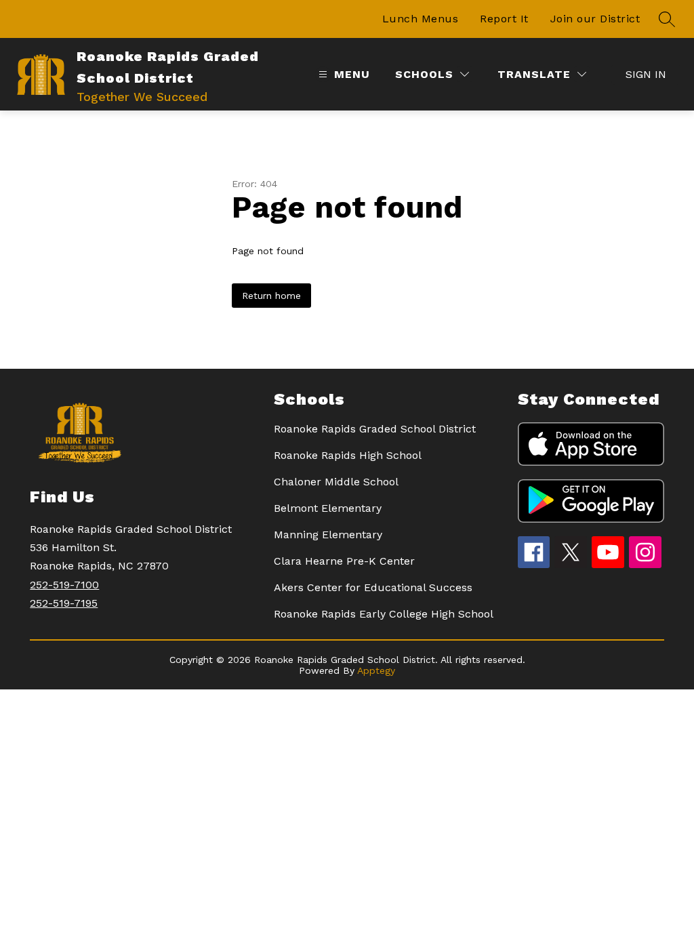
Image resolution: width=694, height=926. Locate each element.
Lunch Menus (420, 18)
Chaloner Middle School (336, 481)
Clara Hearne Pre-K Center (344, 561)
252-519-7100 (64, 584)
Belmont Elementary (328, 508)
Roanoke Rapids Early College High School (383, 613)
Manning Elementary (328, 534)
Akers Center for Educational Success (373, 587)
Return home (271, 295)
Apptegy (376, 670)
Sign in (646, 74)
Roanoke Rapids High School (348, 455)
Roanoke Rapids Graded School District (375, 428)
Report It (504, 18)
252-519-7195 (64, 603)
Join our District (595, 18)
